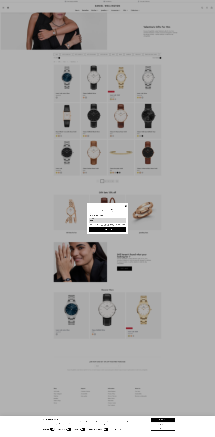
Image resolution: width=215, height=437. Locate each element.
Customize (161, 424)
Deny (162, 433)
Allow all (162, 420)
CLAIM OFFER (119, 228)
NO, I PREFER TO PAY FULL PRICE (119, 233)
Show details (115, 429)
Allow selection (163, 428)
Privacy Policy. (124, 240)
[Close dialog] (137, 195)
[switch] (68, 429)
